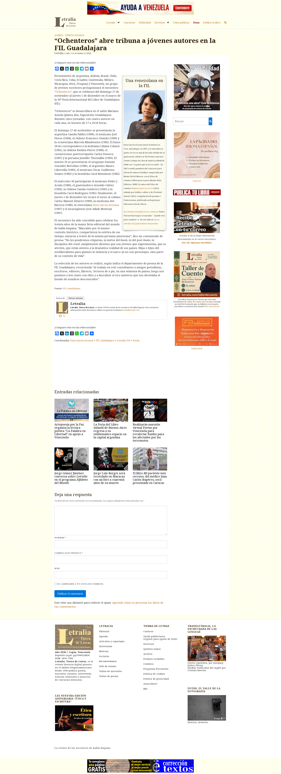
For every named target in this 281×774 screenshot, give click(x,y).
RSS (145, 688)
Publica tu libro (211, 22)
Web (57, 568)
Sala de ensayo (107, 666)
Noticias (104, 651)
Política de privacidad (156, 678)
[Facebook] (60, 316)
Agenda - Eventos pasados (69, 35)
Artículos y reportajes (112, 641)
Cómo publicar (181, 22)
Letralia (110, 22)
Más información (212, 306)
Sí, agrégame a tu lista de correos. (80, 584)
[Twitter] (64, 316)
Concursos (129, 22)
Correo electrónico (68, 553)
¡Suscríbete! (150, 683)
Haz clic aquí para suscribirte (197, 242)
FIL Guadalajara (71, 288)
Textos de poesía (108, 676)
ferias (136, 340)
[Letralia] (62, 307)
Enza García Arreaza (106, 205)
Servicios (160, 22)
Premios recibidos (153, 658)
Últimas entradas (75, 298)
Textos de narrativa (110, 671)
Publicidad (145, 22)
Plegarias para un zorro (142, 188)
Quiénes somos (152, 649)
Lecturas (104, 656)
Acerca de (60, 298)
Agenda (103, 636)
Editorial (104, 631)
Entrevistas (105, 646)
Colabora (148, 663)
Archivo (148, 654)
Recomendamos (108, 661)
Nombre (60, 537)
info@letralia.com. (132, 310)
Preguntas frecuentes (155, 668)
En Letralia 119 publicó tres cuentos (140, 211)
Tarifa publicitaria (160, 637)
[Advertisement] (110, 365)
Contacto (148, 631)
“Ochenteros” (63, 91)
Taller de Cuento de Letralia (199, 301)
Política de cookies (154, 673)
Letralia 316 (123, 340)
